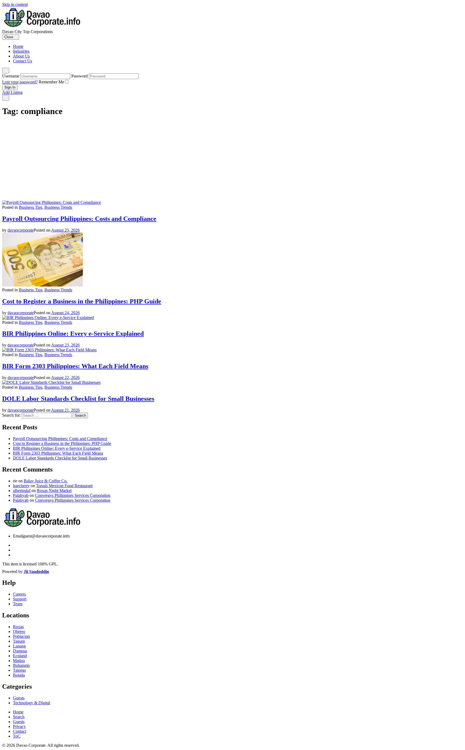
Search (18, 716)
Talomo (19, 670)
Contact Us (22, 61)
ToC (16, 736)
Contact (19, 731)
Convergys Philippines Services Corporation (72, 495)
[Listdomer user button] (5, 70)
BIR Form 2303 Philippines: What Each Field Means (75, 366)
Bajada (19, 675)
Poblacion (21, 636)
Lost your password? (20, 82)
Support (19, 599)
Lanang (19, 646)
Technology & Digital (31, 703)
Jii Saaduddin (36, 571)
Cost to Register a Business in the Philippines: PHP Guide (81, 301)
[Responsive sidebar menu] (5, 98)
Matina (19, 660)
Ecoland (20, 655)
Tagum (19, 641)
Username (10, 76)
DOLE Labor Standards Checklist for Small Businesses (78, 398)
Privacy (19, 726)
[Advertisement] (232, 159)
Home (18, 46)
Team (17, 604)
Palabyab (21, 495)
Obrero (19, 631)
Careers (19, 594)
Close (9, 37)
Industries (21, 51)
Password (79, 76)
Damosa (20, 651)
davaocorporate (21, 230)
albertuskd (21, 490)
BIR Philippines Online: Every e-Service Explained (73, 333)
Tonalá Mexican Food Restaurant (64, 485)
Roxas (18, 626)
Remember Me (51, 82)
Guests (18, 698)
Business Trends (58, 207)
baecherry (21, 485)
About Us (21, 56)
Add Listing (12, 92)
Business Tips (30, 207)
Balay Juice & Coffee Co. (46, 481)
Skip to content (15, 4)
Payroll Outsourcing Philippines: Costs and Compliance (79, 218)
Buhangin (21, 665)
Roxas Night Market (54, 490)
